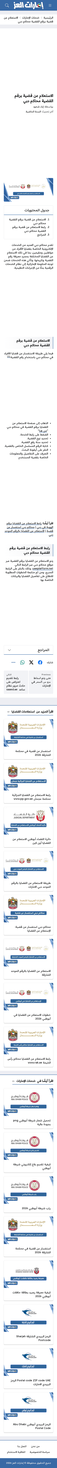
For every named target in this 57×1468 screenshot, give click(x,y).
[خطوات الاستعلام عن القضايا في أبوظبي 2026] (28, 1003)
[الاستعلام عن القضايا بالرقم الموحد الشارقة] (28, 959)
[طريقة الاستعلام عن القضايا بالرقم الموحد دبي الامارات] (28, 871)
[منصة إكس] (31, 662)
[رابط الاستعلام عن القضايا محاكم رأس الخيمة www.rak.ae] (28, 1047)
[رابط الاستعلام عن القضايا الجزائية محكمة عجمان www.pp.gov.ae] (28, 783)
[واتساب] (22, 662)
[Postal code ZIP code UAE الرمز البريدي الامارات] (28, 1368)
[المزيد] (13, 662)
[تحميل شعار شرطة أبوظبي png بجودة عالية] (28, 1108)
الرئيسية (48, 17)
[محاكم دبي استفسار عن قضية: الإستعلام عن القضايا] (28, 915)
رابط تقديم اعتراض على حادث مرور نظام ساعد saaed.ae (15, 683)
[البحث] (7, 5)
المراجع (43, 234)
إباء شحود (38, 106)
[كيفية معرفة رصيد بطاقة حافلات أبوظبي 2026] (28, 1281)
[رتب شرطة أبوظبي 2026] (28, 1194)
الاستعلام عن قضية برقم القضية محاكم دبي (29, 221)
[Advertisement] (28, 60)
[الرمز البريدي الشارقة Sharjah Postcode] (28, 1324)
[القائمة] (50, 5)
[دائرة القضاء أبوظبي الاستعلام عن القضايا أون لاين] (28, 827)
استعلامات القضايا (23, 711)
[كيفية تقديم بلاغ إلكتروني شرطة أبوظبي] (28, 1152)
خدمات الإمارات (30, 17)
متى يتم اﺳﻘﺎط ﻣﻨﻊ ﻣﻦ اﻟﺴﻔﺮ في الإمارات (41, 681)
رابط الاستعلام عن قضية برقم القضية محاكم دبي (30, 228)
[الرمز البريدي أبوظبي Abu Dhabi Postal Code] (28, 1412)
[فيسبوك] (40, 662)
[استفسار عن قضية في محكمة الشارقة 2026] (28, 739)
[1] (8, 356)
